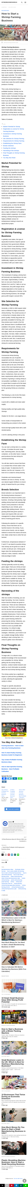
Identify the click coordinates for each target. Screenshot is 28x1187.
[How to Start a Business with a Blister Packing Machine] (14, 1017)
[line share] (18, 855)
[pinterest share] (9, 855)
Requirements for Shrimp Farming (13, 141)
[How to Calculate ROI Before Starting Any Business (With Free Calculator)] (14, 957)
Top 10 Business (6, 994)
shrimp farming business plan (9, 888)
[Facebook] (4, 779)
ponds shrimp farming (16, 880)
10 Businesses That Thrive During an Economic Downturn (13, 1097)
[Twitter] (9, 779)
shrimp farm (19, 881)
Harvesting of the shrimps (11, 150)
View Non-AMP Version (18, 1178)
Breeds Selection (8, 145)
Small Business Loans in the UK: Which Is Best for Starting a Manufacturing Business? (14, 920)
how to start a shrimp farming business (11, 873)
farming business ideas (7, 869)
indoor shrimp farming (16, 876)
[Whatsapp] (20, 779)
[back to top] (24, 1181)
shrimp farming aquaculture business (11, 885)
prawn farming (5, 881)
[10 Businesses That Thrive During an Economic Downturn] (14, 1082)
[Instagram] (4, 782)
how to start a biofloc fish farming (15, 871)
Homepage (4, 7)
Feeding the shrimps (9, 148)
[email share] (6, 855)
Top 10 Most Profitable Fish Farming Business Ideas (5, 793)
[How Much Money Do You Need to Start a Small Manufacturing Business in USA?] (14, 933)
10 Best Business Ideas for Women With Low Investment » (14, 840)
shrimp (12, 881)
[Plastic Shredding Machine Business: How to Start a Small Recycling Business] (14, 1148)
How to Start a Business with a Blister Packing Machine (12, 1031)
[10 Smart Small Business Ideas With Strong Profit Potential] (14, 986)
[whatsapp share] (15, 855)
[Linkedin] (14, 779)
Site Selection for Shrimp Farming (13, 138)
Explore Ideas (12, 7)
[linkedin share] (12, 855)
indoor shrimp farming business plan (11, 878)
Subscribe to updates (13, 809)
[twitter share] (3, 855)
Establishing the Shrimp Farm (12, 143)
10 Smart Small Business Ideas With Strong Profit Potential (13, 1000)
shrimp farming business (18, 887)
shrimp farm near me (7, 883)
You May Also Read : (9, 157)
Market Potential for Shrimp (11, 126)
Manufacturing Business (8, 1025)
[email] (7, 1185)
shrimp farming (18, 883)
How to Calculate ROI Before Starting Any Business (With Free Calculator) (14, 969)
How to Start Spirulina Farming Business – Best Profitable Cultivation (12, 769)
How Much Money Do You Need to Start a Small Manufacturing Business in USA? (13, 945)
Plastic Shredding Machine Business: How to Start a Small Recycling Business (13, 1162)
